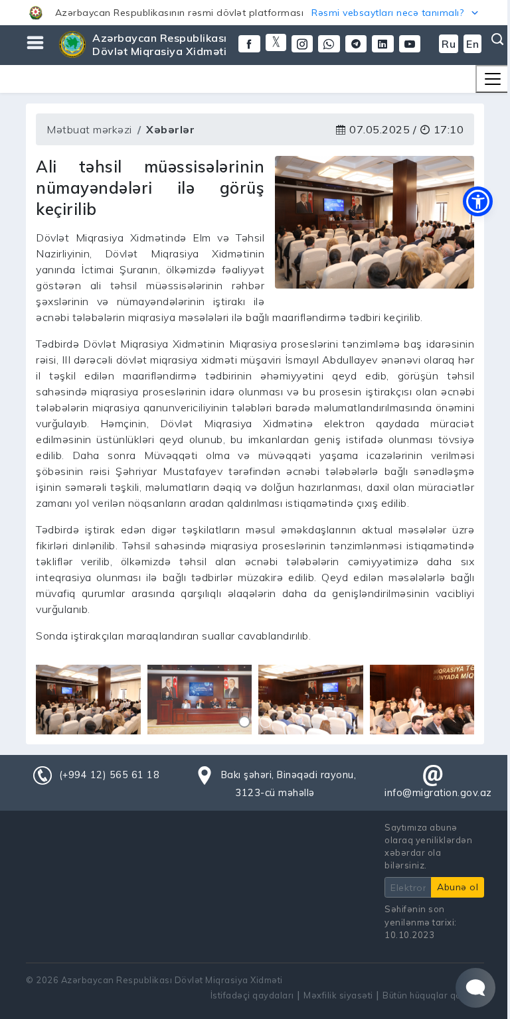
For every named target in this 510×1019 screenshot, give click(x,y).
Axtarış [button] (496, 39)
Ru (449, 43)
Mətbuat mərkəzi (89, 129)
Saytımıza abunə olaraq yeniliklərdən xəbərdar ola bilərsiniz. (428, 846)
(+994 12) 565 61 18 (109, 775)
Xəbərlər (170, 129)
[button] (255, 12)
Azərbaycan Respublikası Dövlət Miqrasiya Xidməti (159, 44)
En (472, 43)
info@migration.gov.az (438, 793)
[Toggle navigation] (492, 79)
